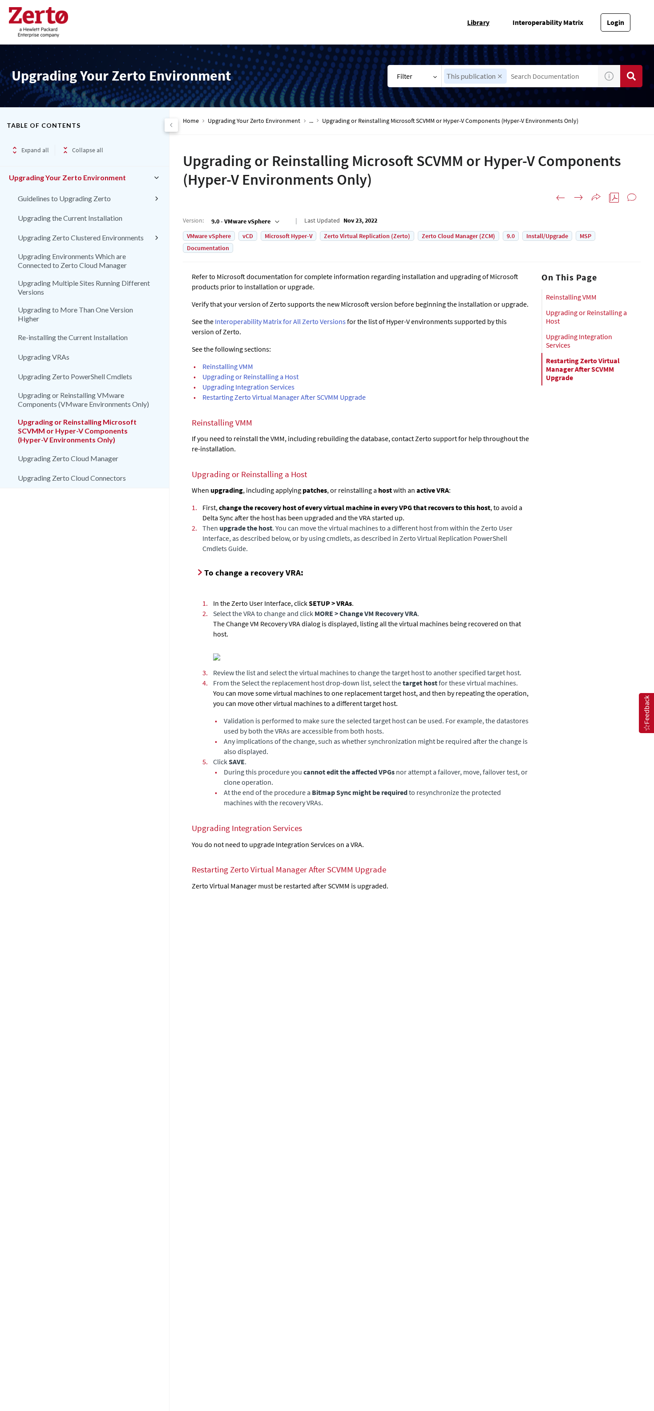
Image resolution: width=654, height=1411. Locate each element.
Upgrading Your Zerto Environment (67, 177)
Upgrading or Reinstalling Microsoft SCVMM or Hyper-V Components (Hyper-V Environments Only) (77, 431)
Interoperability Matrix (548, 22)
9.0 (511, 236)
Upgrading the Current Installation (70, 218)
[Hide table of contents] (171, 125)
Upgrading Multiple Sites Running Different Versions (84, 287)
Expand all (35, 150)
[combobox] (520, 76)
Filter (404, 76)
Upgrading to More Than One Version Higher (75, 314)
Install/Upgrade (547, 236)
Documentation (208, 248)
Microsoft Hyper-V (288, 236)
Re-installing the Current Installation (73, 337)
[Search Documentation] (631, 76)
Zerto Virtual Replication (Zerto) (367, 236)
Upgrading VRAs (43, 357)
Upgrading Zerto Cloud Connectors (72, 478)
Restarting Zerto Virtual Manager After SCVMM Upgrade (583, 369)
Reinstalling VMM (571, 296)
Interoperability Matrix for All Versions (280, 321)
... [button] (311, 121)
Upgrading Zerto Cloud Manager (68, 458)
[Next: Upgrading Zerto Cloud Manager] (578, 198)
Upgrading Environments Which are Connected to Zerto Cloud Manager (72, 260)
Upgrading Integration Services (579, 340)
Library (478, 22)
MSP (585, 236)
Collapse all (87, 150)
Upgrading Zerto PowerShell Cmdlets (75, 376)
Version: (193, 220)
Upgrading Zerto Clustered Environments (81, 237)
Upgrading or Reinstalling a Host (586, 316)
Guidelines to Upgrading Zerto (64, 198)
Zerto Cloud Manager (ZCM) (458, 236)
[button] (500, 76)
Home (191, 121)
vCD (247, 236)
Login (615, 22)
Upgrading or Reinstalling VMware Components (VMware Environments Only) (83, 399)
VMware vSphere (209, 236)
